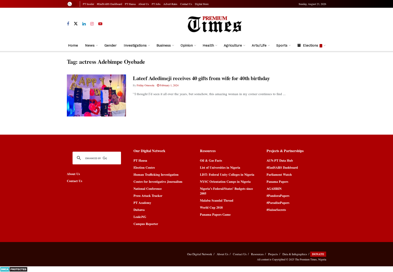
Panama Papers (277, 181)
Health (208, 45)
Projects (273, 254)
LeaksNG (140, 216)
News (90, 45)
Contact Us (186, 4)
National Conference (148, 188)
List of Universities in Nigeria (220, 167)
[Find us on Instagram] (92, 24)
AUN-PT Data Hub (280, 160)
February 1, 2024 (169, 85)
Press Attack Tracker (148, 195)
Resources (257, 254)
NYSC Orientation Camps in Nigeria (225, 181)
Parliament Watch (279, 174)
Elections (310, 45)
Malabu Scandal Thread (216, 200)
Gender (110, 45)
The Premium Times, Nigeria (310, 259)
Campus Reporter (146, 223)
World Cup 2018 (211, 207)
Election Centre (144, 167)
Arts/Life (259, 45)
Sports (281, 45)
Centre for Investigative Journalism (158, 181)
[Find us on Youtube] (100, 24)
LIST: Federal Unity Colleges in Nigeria (227, 174)
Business (163, 45)
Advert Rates (170, 4)
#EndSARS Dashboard (109, 4)
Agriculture (233, 45)
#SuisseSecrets (276, 209)
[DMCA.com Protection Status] (14, 269)
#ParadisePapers (278, 202)
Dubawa (139, 209)
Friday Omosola (145, 85)
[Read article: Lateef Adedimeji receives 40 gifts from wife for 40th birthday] (96, 95)
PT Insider (88, 4)
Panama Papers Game (215, 214)
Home (73, 45)
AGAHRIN (274, 188)
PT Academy (142, 202)
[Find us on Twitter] (76, 24)
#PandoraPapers (278, 195)
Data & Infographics (294, 254)
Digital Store (202, 4)
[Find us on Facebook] (68, 24)
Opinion (187, 45)
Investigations (135, 45)
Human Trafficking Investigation (156, 174)
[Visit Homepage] (214, 24)
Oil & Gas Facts (211, 160)
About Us (143, 4)
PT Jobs (156, 4)
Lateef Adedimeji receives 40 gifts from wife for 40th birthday (201, 78)
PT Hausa (130, 4)
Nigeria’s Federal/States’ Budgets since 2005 (226, 191)
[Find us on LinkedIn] (84, 24)
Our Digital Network (199, 254)
